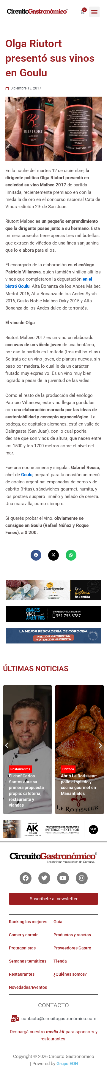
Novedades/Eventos (28, 987)
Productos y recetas (72, 934)
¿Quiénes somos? (70, 974)
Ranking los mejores (28, 921)
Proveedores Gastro (72, 948)
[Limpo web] (53, 637)
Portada (68, 769)
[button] (94, 12)
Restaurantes (20, 769)
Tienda (60, 961)
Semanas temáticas (27, 961)
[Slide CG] (53, 589)
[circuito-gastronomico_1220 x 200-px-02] (53, 829)
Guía (58, 921)
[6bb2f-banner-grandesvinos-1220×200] (53, 613)
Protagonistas (22, 948)
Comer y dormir (23, 934)
